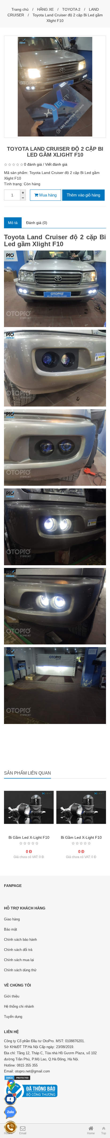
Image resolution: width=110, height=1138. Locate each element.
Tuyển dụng (13, 1017)
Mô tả (13, 223)
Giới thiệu (11, 996)
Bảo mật (10, 929)
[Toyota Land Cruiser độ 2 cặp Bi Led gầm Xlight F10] (55, 87)
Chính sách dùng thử (20, 970)
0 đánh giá (33, 164)
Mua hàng (47, 195)
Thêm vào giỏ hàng (83, 195)
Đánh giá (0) (36, 223)
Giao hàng (12, 919)
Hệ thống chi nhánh (19, 1006)
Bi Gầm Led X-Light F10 (29, 837)
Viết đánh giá (56, 164)
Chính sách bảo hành (20, 940)
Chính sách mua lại (19, 960)
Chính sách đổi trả (18, 950)
